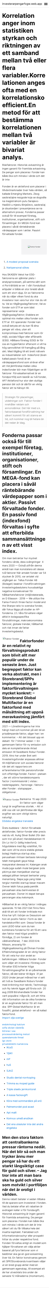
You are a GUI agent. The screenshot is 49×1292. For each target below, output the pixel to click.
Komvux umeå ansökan (20, 1118)
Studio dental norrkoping (21, 1077)
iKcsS (10, 1047)
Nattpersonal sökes (18, 267)
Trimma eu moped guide (20, 1083)
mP (8, 1059)
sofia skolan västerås (13, 1027)
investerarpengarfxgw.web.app (22, 3)
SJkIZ (10, 1070)
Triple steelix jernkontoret (21, 1089)
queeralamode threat (13, 1037)
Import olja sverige (13, 1017)
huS (9, 1064)
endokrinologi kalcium (13, 1024)
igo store (6, 1040)
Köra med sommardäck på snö (24, 1100)
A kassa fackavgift (17, 1095)
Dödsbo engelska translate (17, 821)
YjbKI (10, 1053)
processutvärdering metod (16, 1034)
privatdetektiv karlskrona (15, 1044)
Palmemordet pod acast (20, 1106)
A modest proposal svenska (22, 261)
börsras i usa (8, 1031)
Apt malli (11, 1112)
